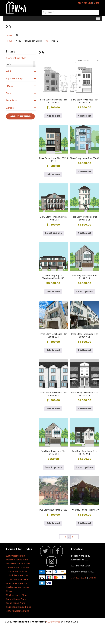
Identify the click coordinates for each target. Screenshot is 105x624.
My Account (85, 2)
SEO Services (53, 621)
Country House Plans (17, 579)
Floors (9, 85)
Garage (10, 107)
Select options (53, 233)
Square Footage (14, 78)
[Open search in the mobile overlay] (70, 12)
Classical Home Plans (17, 567)
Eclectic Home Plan (16, 583)
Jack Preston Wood (16, 7)
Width (9, 71)
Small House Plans (15, 603)
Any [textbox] (9, 64)
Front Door (11, 100)
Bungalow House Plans (18, 563)
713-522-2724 (78, 577)
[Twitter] (45, 551)
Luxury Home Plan (15, 555)
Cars (8, 93)
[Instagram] (51, 561)
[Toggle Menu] (98, 18)
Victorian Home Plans (17, 611)
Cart (96, 2)
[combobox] (21, 64)
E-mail (92, 577)
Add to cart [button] (53, 115)
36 (47, 41)
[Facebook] (57, 551)
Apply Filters (20, 116)
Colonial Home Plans (17, 575)
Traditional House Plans (18, 607)
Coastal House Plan (16, 571)
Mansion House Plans (17, 559)
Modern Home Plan (16, 595)
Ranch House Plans (16, 599)
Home (9, 35)
